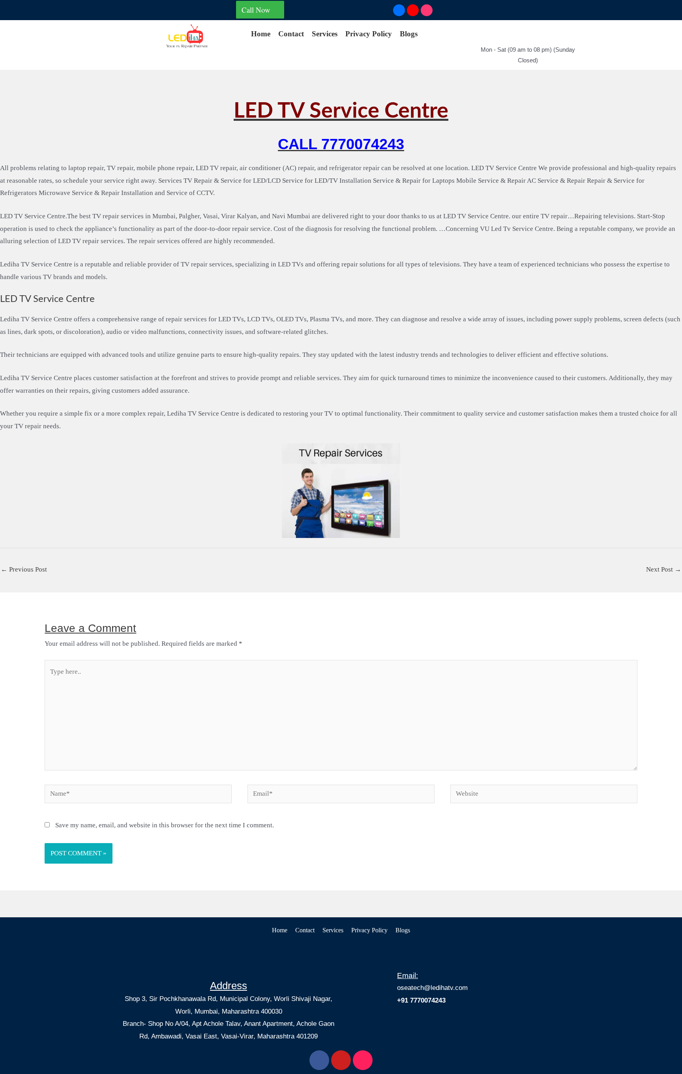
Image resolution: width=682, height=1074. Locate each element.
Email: (407, 975)
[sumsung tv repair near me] (187, 36)
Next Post (663, 569)
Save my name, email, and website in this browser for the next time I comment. (164, 825)
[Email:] (404, 954)
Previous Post (24, 569)
